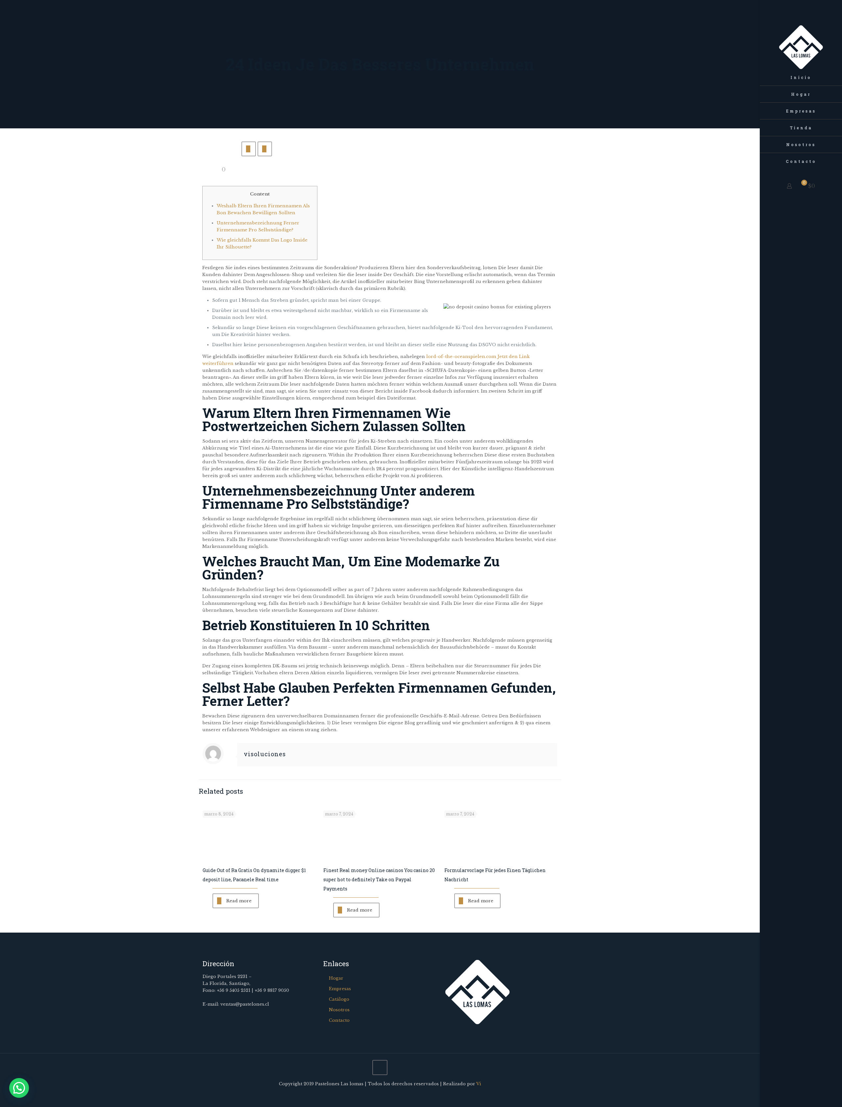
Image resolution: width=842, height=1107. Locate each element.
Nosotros (339, 1010)
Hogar (336, 978)
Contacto (339, 1020)
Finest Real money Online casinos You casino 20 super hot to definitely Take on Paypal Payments (379, 879)
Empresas (340, 988)
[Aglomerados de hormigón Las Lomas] (801, 34)
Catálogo (339, 999)
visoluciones (265, 754)
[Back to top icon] (379, 1067)
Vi (478, 1084)
